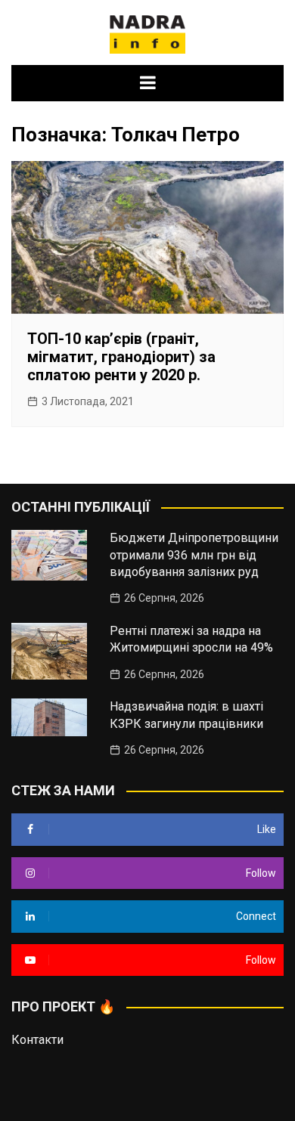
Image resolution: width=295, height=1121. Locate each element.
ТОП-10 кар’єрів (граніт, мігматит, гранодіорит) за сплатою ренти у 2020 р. (121, 357)
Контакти (37, 1040)
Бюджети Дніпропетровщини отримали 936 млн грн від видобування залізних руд (194, 555)
